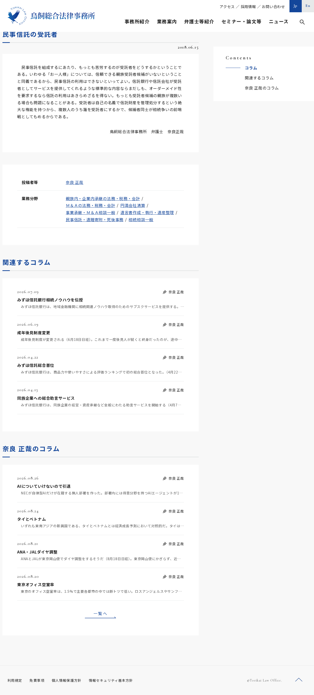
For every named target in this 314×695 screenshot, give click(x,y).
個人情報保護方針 (66, 680)
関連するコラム (259, 78)
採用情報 (248, 6)
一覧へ (100, 613)
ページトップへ (298, 680)
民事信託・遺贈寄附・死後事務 (94, 219)
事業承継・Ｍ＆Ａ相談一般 (90, 212)
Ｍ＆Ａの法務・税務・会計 (90, 205)
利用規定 (14, 680)
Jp (296, 5)
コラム (251, 68)
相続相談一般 (141, 219)
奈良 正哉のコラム (262, 88)
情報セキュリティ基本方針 (111, 680)
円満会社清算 (132, 205)
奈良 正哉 (74, 182)
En (308, 5)
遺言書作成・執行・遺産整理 (147, 212)
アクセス (227, 6)
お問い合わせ (273, 6)
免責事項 (36, 680)
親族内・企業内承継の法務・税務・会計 (103, 198)
